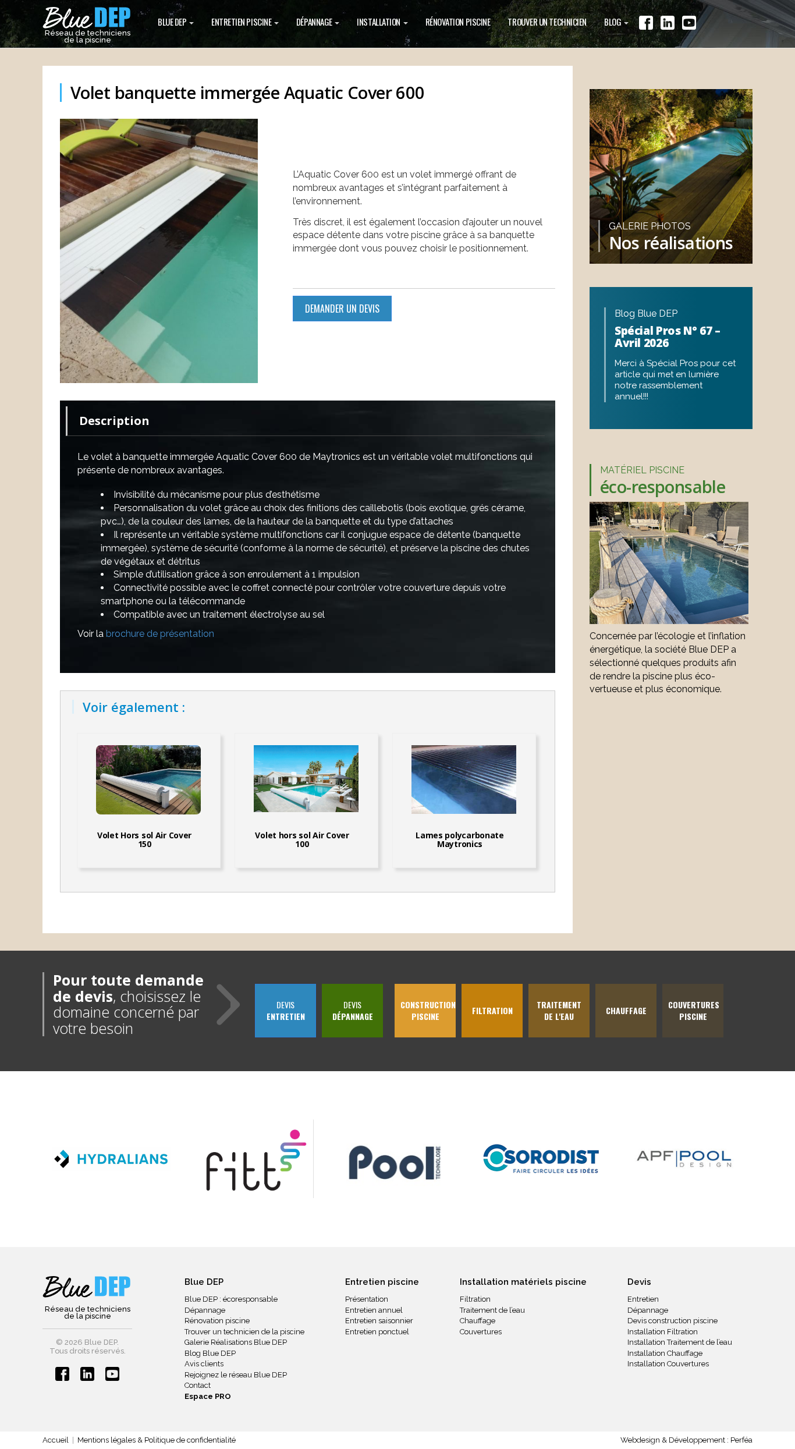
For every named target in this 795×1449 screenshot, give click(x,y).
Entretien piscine (242, 21)
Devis (286, 1010)
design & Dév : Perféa (686, 1440)
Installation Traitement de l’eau (679, 1342)
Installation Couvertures (668, 1363)
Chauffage (477, 1320)
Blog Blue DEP (210, 1353)
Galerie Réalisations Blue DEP (235, 1342)
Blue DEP (173, 21)
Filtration (475, 1299)
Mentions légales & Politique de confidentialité (156, 1440)
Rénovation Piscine (458, 21)
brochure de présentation (160, 633)
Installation (379, 21)
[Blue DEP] (87, 1287)
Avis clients (203, 1363)
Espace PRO (207, 1396)
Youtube (689, 25)
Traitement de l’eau (492, 1310)
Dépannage (315, 21)
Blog (613, 21)
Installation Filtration (662, 1331)
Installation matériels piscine (523, 1282)
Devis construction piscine (672, 1320)
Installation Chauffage (664, 1353)
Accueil (55, 1440)
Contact (197, 1385)
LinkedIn (667, 25)
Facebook (646, 25)
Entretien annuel (374, 1310)
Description (114, 420)
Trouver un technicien (547, 21)
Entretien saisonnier (379, 1320)
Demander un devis (342, 309)
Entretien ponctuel (377, 1331)
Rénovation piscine (217, 1320)
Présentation (366, 1299)
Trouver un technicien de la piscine (244, 1331)
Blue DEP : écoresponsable (231, 1299)
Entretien (643, 1299)
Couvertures (481, 1331)
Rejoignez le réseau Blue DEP (235, 1374)
